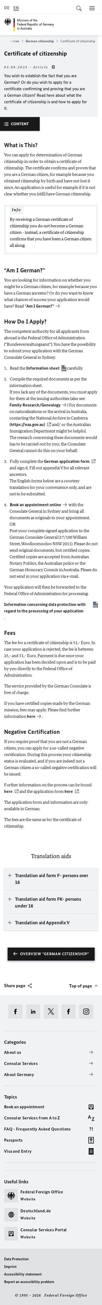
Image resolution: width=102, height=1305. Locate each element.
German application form (66, 461)
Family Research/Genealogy (35, 405)
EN (16, 7)
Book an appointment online (35, 504)
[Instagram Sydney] (88, 1011)
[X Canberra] (52, 1011)
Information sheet (43, 368)
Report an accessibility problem (29, 1282)
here (31, 716)
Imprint (10, 1266)
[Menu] (92, 8)
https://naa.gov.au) (28, 424)
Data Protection (16, 1259)
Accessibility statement (23, 1274)
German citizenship (40, 41)
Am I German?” (40, 306)
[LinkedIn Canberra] (35, 1011)
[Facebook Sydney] (70, 1011)
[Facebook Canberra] (17, 1011)
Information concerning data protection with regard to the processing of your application (45, 607)
